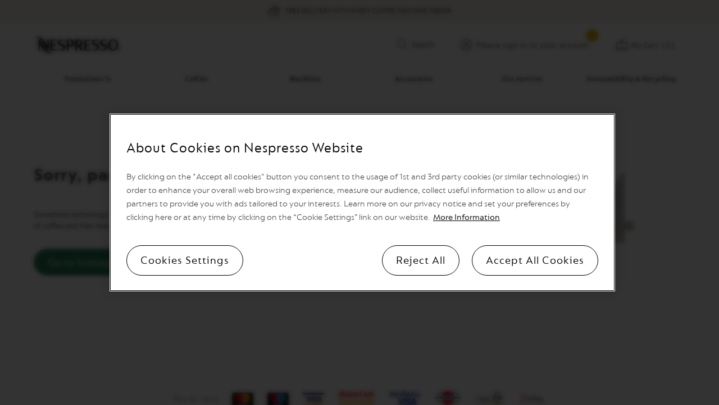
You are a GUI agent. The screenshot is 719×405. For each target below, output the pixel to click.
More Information (466, 217)
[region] (362, 202)
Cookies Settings (184, 260)
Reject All (420, 260)
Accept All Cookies (535, 260)
